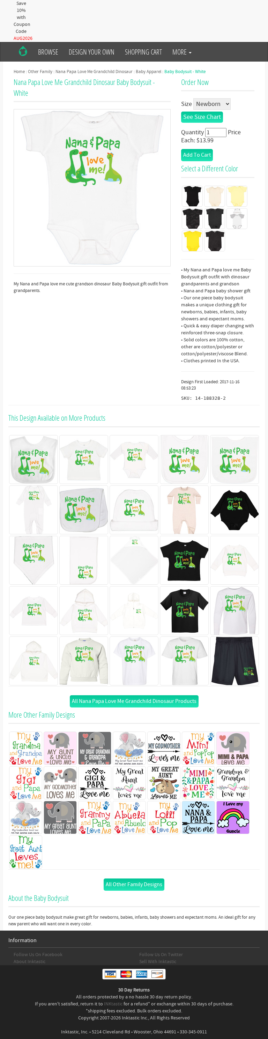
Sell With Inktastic (157, 962)
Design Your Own (91, 51)
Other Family (40, 71)
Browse (48, 51)
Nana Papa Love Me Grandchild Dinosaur (94, 71)
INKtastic (113, 1004)
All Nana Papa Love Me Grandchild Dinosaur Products (134, 701)
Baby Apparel (148, 71)
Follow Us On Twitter (161, 955)
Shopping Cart (143, 51)
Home (19, 71)
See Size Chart (202, 117)
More (180, 51)
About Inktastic (29, 962)
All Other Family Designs (134, 884)
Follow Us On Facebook (38, 955)
